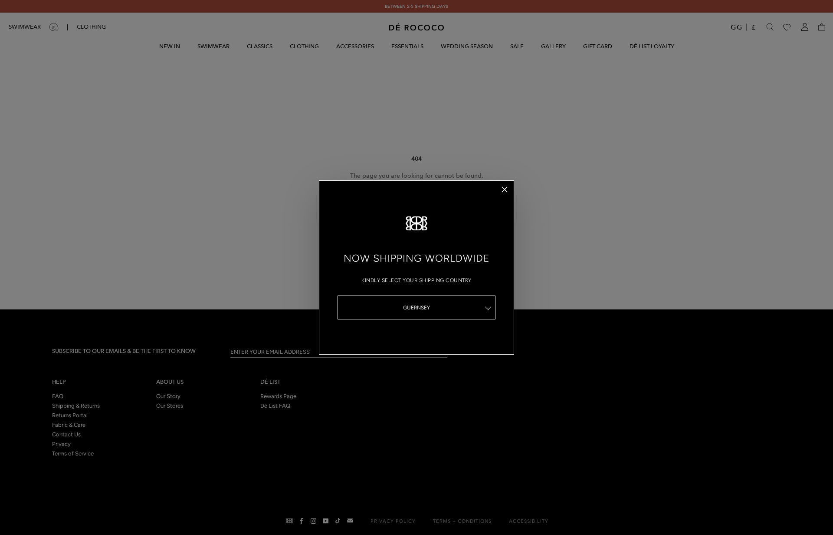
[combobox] (416, 307)
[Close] (504, 189)
